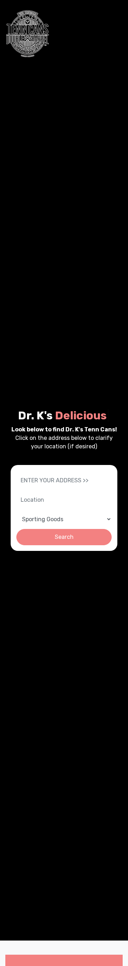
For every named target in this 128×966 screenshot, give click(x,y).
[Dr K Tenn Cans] (27, 34)
